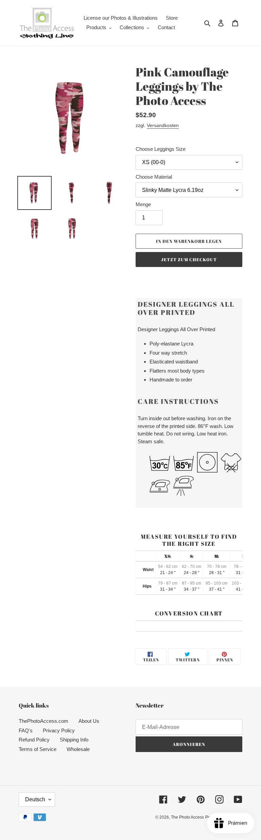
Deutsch (35, 799)
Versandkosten (163, 125)
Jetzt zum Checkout (189, 259)
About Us (89, 721)
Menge (143, 204)
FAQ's (26, 730)
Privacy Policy (59, 730)
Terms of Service (37, 749)
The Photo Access (187, 817)
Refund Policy (34, 740)
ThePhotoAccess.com (43, 721)
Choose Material (154, 177)
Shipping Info (74, 740)
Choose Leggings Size (161, 149)
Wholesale (78, 749)
